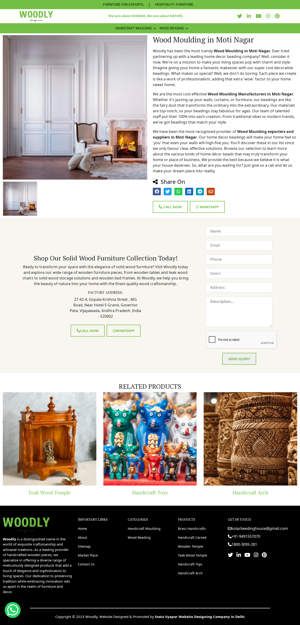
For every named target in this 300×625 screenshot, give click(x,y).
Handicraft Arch (159, 492)
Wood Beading (172, 28)
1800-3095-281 (244, 544)
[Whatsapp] (13, 610)
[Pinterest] (278, 16)
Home (82, 528)
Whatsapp (209, 206)
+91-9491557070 (246, 536)
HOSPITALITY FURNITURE (174, 4)
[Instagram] (269, 16)
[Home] (26, 524)
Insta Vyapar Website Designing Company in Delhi (200, 616)
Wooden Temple (190, 546)
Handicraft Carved (192, 537)
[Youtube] (260, 16)
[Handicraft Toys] (59, 439)
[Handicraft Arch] (159, 439)
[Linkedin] (250, 16)
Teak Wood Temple (192, 555)
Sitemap (84, 546)
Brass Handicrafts (192, 528)
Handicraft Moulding (133, 28)
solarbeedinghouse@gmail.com (260, 528)
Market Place (88, 555)
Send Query (239, 358)
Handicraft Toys (59, 492)
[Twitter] (240, 16)
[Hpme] (36, 16)
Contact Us (86, 564)
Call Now (172, 206)
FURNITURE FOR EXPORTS (123, 4)
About (82, 537)
